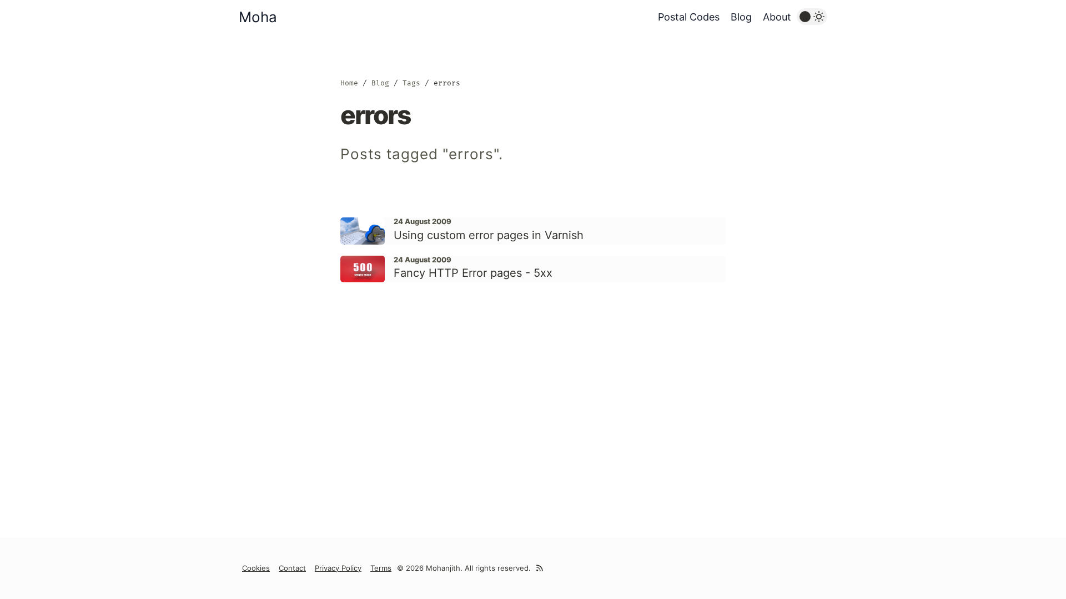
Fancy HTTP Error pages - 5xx (473, 273)
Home (349, 83)
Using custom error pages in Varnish (489, 235)
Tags (411, 83)
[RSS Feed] (539, 568)
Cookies (256, 568)
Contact (292, 568)
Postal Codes (689, 17)
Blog (741, 17)
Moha (258, 17)
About (777, 17)
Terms (380, 568)
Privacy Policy (338, 568)
